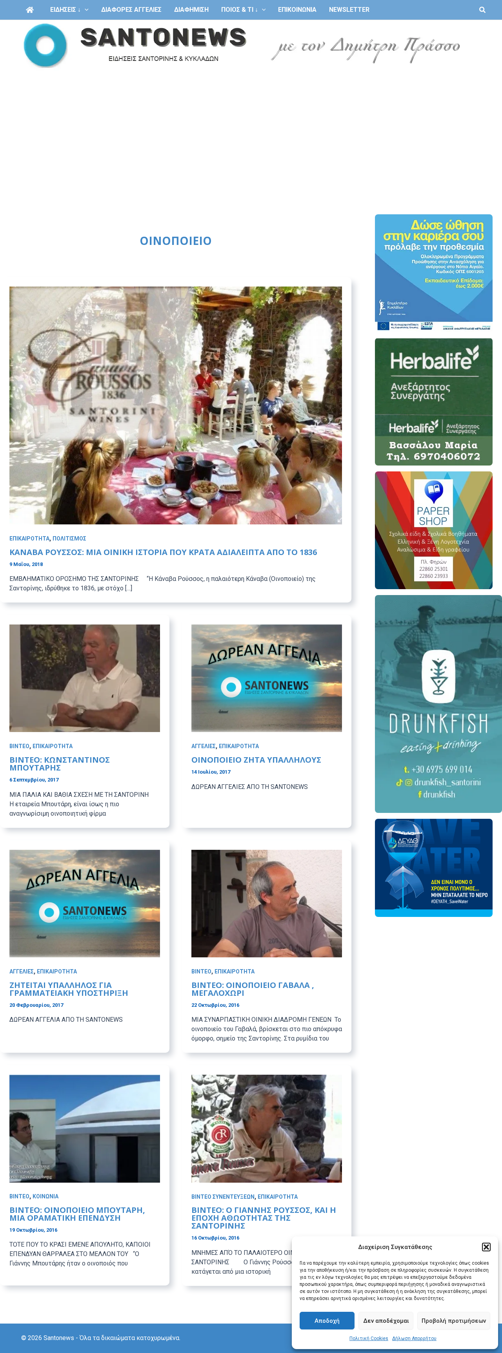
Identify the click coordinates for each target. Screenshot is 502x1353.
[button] (486, 1247)
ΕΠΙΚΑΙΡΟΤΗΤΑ (29, 538)
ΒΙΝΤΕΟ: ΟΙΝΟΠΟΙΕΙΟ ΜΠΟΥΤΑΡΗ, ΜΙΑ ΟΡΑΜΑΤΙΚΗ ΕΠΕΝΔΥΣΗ (77, 1214)
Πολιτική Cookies (368, 1338)
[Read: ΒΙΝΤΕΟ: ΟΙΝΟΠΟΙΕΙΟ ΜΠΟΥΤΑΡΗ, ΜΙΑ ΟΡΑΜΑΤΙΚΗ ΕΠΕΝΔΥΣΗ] (84, 1128)
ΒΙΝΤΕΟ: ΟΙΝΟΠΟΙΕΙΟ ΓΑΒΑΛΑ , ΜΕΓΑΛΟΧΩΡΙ (252, 989)
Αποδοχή (327, 1320)
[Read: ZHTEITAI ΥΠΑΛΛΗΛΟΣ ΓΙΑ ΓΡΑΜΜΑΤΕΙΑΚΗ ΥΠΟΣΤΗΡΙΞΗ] (84, 903)
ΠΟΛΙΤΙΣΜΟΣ (69, 538)
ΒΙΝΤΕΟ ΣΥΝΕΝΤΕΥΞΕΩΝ (223, 1197)
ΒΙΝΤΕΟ (19, 746)
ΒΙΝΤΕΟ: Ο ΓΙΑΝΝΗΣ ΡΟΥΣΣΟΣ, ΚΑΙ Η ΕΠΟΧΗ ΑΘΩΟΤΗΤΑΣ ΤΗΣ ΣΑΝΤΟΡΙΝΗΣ (263, 1218)
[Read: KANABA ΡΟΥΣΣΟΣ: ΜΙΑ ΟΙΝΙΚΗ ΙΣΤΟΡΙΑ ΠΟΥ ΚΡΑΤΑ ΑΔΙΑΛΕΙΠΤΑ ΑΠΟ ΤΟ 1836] (175, 405)
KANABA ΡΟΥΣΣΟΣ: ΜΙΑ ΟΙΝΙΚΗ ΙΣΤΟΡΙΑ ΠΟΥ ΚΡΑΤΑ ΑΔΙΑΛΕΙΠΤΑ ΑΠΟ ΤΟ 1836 (163, 552)
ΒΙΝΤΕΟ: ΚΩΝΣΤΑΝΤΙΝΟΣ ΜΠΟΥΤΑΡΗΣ (59, 763)
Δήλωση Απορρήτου (414, 1338)
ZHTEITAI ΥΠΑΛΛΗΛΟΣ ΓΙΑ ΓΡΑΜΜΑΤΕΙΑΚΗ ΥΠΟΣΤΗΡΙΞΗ (68, 989)
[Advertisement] (251, 130)
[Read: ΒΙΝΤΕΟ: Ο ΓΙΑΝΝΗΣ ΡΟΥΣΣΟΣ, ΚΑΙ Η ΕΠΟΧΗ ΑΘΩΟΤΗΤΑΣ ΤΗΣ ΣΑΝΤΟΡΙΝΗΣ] (266, 1128)
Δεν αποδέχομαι (386, 1320)
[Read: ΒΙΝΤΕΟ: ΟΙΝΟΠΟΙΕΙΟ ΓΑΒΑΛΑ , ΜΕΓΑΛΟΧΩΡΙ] (266, 903)
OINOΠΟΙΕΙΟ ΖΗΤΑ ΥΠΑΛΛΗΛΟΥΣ (256, 759)
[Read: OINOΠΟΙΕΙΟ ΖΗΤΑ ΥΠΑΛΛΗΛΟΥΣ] (266, 678)
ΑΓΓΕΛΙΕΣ (203, 746)
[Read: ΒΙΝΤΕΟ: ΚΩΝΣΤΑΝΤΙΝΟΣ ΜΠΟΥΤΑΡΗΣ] (84, 678)
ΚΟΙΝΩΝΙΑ (45, 1197)
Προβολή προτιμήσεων (454, 1320)
